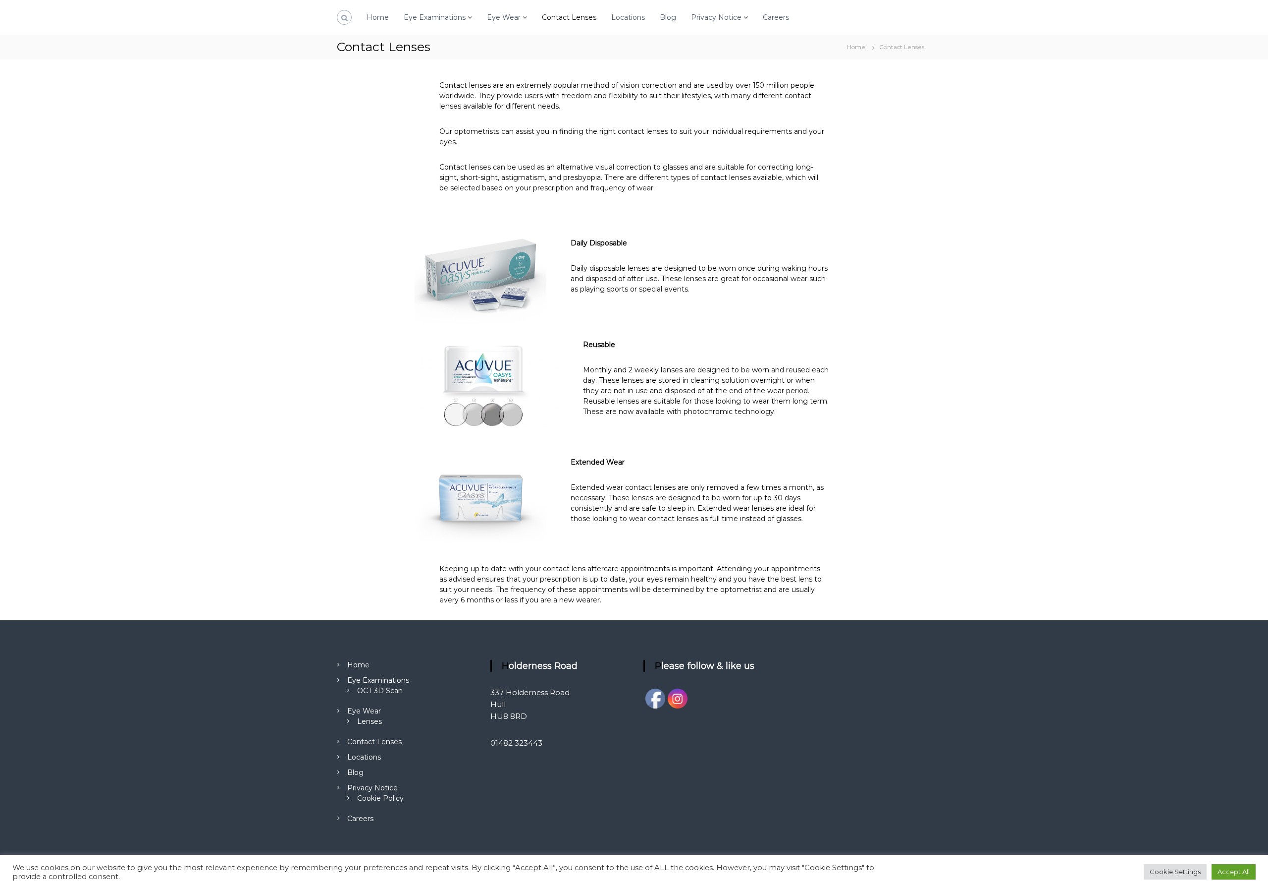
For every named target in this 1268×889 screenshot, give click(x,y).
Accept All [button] (1233, 872)
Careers (776, 17)
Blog (668, 17)
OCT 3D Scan (380, 690)
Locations (628, 17)
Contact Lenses (569, 17)
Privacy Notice (716, 17)
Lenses (369, 721)
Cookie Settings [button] (1175, 872)
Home (378, 17)
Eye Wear (504, 17)
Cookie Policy (380, 798)
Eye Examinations (435, 17)
